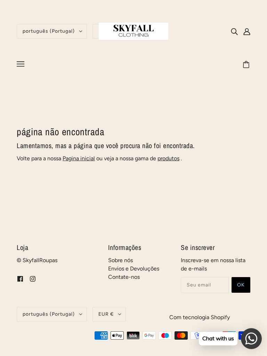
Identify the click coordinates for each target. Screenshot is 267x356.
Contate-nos (124, 277)
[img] (234, 31)
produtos (168, 158)
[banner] (133, 30)
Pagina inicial (79, 158)
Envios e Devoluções (133, 268)
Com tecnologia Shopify (199, 317)
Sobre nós (120, 260)
